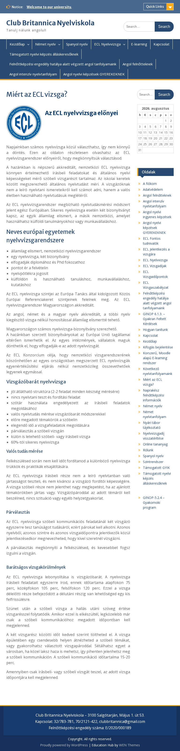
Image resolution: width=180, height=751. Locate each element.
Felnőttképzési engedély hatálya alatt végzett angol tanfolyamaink (62, 64)
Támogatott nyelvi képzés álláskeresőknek (43, 54)
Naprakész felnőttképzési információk (153, 395)
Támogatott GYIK (156, 467)
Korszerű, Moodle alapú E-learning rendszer (156, 358)
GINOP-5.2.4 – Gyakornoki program (154, 502)
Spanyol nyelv (77, 44)
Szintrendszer (153, 462)
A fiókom (150, 183)
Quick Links (155, 6)
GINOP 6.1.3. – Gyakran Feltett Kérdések (154, 319)
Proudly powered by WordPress (64, 745)
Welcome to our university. (49, 7)
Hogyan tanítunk (155, 329)
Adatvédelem (153, 189)
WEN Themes (129, 745)
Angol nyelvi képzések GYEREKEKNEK (94, 74)
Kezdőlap (17, 44)
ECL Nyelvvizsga (107, 44)
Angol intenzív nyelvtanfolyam (33, 74)
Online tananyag (155, 444)
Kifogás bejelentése (158, 347)
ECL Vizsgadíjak (154, 266)
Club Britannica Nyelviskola (50, 23)
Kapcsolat (161, 44)
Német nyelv (45, 44)
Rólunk (148, 450)
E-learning (139, 44)
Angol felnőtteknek (138, 64)
